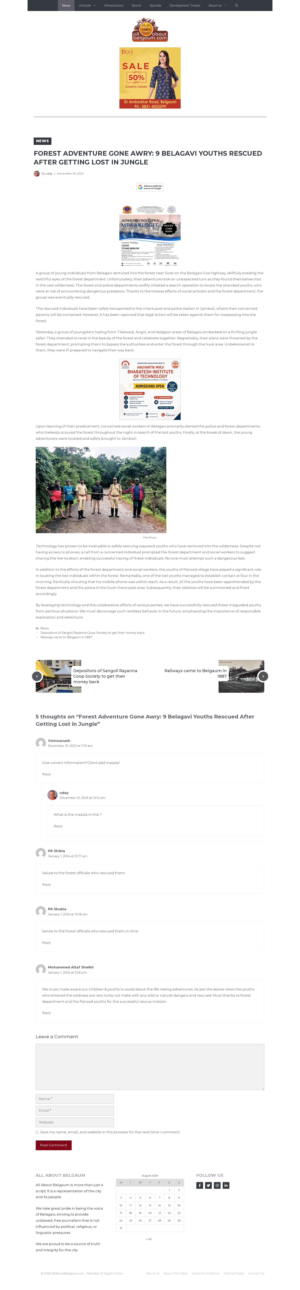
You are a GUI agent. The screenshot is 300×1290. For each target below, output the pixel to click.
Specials (155, 5)
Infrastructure (113, 5)
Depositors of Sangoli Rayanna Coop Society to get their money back (92, 633)
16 (179, 1205)
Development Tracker (185, 5)
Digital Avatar (113, 1273)
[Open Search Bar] (236, 5)
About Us (152, 1273)
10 (121, 1205)
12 (140, 1205)
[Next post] (263, 676)
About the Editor (175, 1273)
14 (159, 1205)
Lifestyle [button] (85, 5)
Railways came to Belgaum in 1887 (66, 637)
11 (130, 1205)
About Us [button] (215, 5)
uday (49, 173)
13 (150, 1205)
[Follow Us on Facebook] (199, 1185)
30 (179, 1220)
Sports (136, 5)
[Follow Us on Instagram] (217, 1185)
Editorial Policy (233, 1273)
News (66, 5)
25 (130, 1220)
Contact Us (256, 1273)
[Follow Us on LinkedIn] (226, 1185)
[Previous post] (37, 676)
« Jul (148, 1239)
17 (121, 1213)
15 (169, 1205)
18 (130, 1213)
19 (140, 1213)
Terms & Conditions (205, 1273)
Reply (46, 774)
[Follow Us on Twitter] (208, 1185)
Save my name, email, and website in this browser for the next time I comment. (110, 1132)
